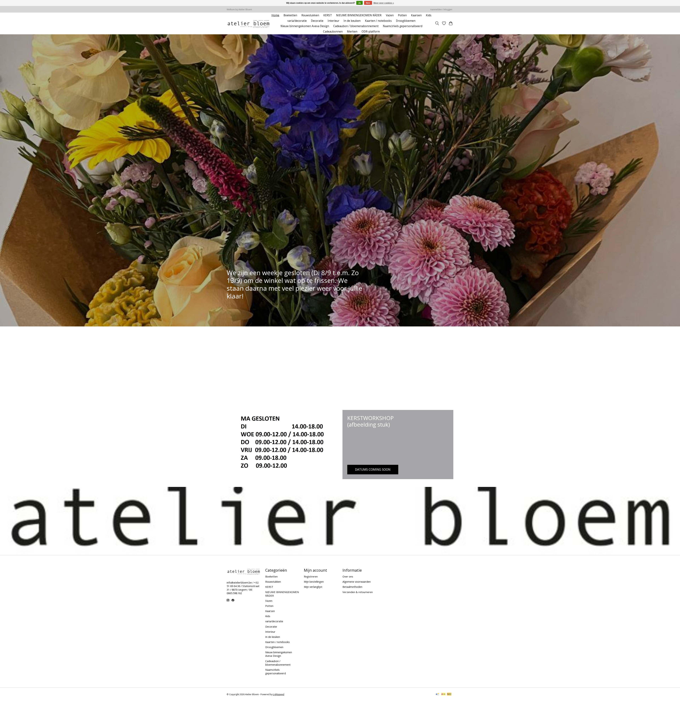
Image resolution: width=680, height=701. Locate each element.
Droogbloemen (405, 21)
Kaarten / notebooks (378, 21)
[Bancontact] (437, 694)
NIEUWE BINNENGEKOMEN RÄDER (358, 15)
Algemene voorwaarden (356, 581)
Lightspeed (278, 694)
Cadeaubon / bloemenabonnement (356, 26)
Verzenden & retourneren (357, 592)
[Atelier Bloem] (248, 23)
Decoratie (317, 21)
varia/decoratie (297, 21)
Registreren (311, 576)
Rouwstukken (310, 15)
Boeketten (290, 15)
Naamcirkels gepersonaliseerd (402, 26)
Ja (359, 3)
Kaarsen (416, 15)
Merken (352, 31)
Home (275, 15)
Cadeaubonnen (333, 31)
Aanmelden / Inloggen (441, 9)
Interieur (333, 21)
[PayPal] (449, 694)
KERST (327, 15)
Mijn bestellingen (314, 581)
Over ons (347, 576)
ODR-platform (371, 31)
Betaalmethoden (352, 586)
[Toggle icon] (437, 23)
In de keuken (352, 21)
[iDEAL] (443, 694)
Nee (368, 3)
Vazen (390, 15)
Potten (402, 15)
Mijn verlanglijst (313, 586)
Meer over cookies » (383, 3)
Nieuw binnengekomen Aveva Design (304, 26)
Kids (428, 15)
